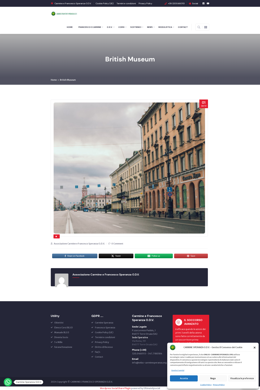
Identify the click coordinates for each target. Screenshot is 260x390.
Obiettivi (58, 322)
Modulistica (165, 27)
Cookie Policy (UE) (105, 3)
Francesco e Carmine (89, 27)
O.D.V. (110, 27)
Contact (183, 27)
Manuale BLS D (61, 332)
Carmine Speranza (104, 322)
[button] (254, 347)
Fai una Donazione (63, 347)
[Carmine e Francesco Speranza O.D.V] (65, 13)
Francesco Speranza (105, 327)
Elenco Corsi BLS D (63, 327)
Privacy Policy (219, 385)
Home (70, 27)
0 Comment (117, 243)
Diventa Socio (61, 337)
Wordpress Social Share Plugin (115, 388)
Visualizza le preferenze (242, 378)
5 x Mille (58, 342)
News (150, 27)
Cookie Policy (206, 385)
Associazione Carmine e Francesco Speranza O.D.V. (79, 243)
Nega (213, 378)
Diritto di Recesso (104, 347)
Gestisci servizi (177, 370)
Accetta (184, 378)
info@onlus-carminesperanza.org (149, 362)
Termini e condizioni (126, 3)
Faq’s (97, 352)
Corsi (121, 27)
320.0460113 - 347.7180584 (147, 353)
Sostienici (135, 27)
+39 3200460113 (176, 3)
